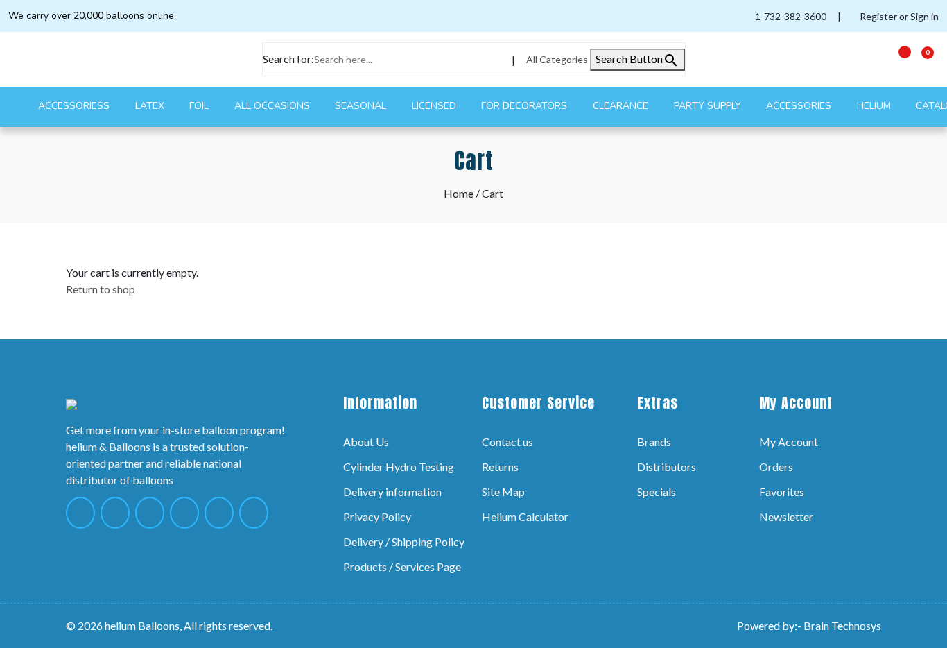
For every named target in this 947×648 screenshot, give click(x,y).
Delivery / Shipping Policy (403, 541)
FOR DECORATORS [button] (525, 105)
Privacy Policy (377, 516)
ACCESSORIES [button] (800, 105)
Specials (656, 491)
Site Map (503, 491)
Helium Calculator (525, 516)
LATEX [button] (151, 105)
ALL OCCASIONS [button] (273, 105)
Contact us (507, 441)
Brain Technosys (842, 625)
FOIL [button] (200, 105)
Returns (500, 466)
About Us (366, 441)
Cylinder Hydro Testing (398, 466)
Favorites (781, 491)
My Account (788, 441)
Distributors (666, 466)
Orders (776, 466)
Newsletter (786, 516)
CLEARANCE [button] (622, 105)
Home (459, 193)
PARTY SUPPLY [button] (709, 105)
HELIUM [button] (875, 105)
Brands (654, 441)
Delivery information (392, 491)
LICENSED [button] (435, 105)
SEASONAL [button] (362, 105)
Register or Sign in (898, 16)
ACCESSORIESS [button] (75, 105)
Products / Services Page (402, 566)
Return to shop (100, 289)
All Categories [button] (558, 59)
